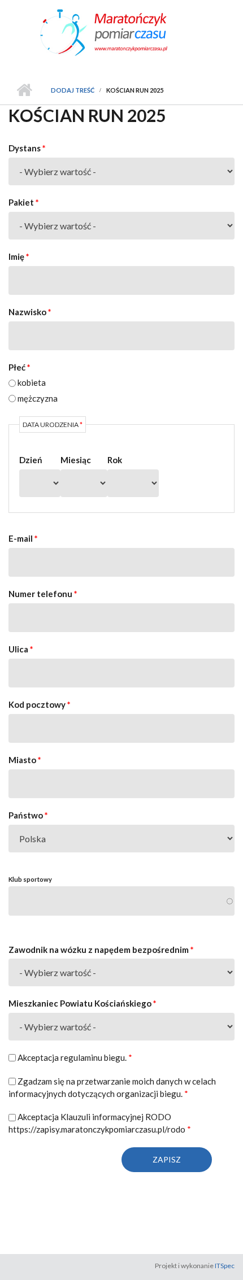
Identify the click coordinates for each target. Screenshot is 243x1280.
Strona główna (24, 90)
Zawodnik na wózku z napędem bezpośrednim (101, 949)
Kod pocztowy (39, 704)
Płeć (19, 367)
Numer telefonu (42, 594)
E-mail (23, 538)
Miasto (24, 760)
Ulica (20, 649)
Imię (18, 256)
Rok (114, 460)
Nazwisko (29, 312)
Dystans (27, 148)
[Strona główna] (121, 32)
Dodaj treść (72, 90)
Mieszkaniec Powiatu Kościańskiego (82, 1003)
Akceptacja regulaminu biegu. (75, 1057)
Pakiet (23, 202)
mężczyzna (38, 398)
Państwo (28, 815)
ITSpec (225, 1265)
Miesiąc (75, 460)
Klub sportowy (30, 879)
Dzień (30, 460)
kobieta (32, 382)
